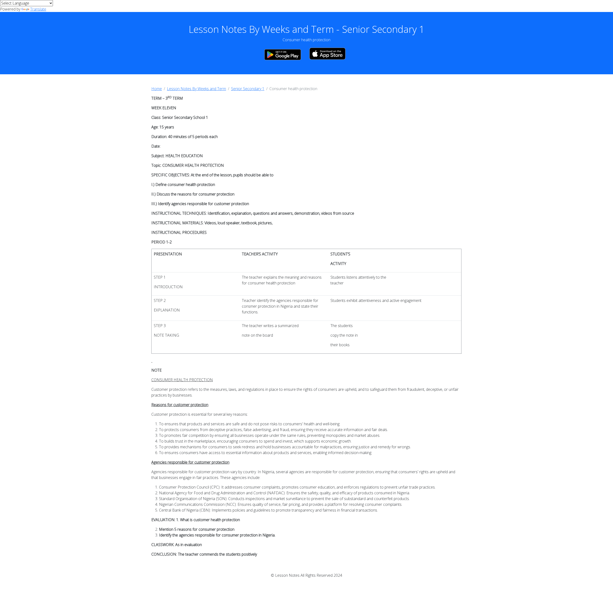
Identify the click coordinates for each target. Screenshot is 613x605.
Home (156, 88)
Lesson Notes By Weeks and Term (196, 88)
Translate (38, 9)
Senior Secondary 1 (247, 88)
